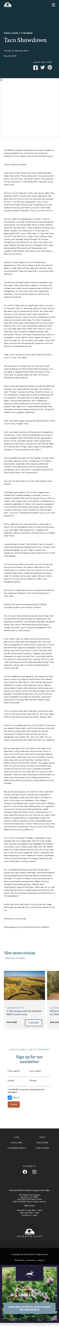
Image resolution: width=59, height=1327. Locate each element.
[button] (55, 1268)
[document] (29, 663)
